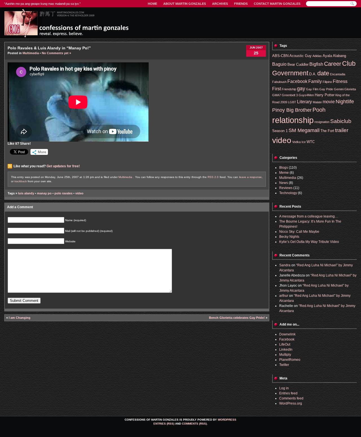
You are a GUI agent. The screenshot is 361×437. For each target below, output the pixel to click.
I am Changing (19, 317)
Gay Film (312, 89)
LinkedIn (285, 350)
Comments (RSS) (194, 423)
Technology (288, 193)
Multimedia (31, 53)
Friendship (289, 89)
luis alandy (26, 193)
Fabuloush (279, 82)
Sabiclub (340, 121)
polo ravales (63, 193)
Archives (220, 3)
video (79, 193)
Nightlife (345, 101)
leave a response (250, 177)
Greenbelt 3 (290, 95)
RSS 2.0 (213, 177)
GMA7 (276, 95)
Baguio (279, 64)
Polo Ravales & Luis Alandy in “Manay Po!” (49, 48)
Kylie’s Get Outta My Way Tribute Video (309, 242)
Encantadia (337, 74)
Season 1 (280, 131)
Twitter (284, 365)
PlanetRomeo (289, 360)
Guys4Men (306, 95)
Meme (284, 173)
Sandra (284, 265)
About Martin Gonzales (184, 3)
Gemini (339, 89)
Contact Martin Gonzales (277, 3)
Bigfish (316, 64)
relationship (293, 120)
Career (332, 63)
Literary (304, 101)
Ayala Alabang (334, 56)
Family (315, 81)
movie (329, 101)
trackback (20, 181)
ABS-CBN (280, 56)
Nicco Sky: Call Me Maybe (299, 232)
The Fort (327, 131)
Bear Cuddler (298, 64)
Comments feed (291, 398)
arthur (283, 296)
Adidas (317, 56)
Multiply (285, 355)
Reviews (285, 188)
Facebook (297, 81)
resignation (321, 122)
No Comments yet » (56, 53)
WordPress (227, 419)
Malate (317, 102)
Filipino (327, 82)
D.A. (312, 74)
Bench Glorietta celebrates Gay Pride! (237, 317)
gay (301, 88)
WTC (311, 142)
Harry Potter (324, 95)
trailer (341, 130)
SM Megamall (304, 130)
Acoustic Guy (300, 56)
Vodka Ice (299, 142)
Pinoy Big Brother (292, 110)
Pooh (318, 109)
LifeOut (284, 344)
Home (152, 3)
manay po (44, 193)
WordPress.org (290, 403)
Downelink (287, 334)
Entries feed (288, 393)
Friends (241, 3)
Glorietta (350, 89)
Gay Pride (326, 89)
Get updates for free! (63, 166)
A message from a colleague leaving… (308, 216)
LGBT (292, 102)
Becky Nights (289, 237)
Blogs (283, 168)
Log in (284, 388)
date (323, 73)
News (283, 183)
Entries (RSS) (163, 423)
